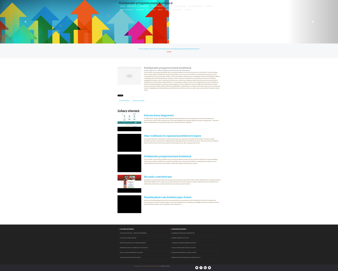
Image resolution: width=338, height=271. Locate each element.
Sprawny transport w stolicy (180, 238)
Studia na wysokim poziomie (128, 238)
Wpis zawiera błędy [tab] (138, 100)
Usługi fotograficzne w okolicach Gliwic (184, 247)
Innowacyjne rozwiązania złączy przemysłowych (186, 257)
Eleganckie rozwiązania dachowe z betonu (184, 252)
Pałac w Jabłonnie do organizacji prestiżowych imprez (172, 135)
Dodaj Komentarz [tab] (124, 100)
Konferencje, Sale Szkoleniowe (160, 49)
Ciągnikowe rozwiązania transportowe (183, 233)
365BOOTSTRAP (165, 266)
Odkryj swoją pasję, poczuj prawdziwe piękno (133, 242)
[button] (25, 21)
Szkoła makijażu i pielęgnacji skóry (130, 257)
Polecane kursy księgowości (159, 115)
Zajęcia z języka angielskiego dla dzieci (131, 252)
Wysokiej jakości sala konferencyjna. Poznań (167, 197)
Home (141, 49)
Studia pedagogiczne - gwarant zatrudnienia (133, 233)
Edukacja (147, 49)
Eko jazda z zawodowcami (158, 176)
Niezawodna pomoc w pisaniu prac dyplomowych (134, 247)
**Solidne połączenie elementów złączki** (184, 242)
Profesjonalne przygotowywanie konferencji (185, 49)
